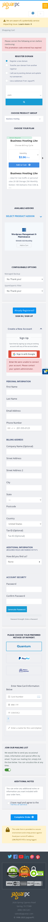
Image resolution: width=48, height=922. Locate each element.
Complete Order (23, 817)
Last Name (11, 398)
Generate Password (16, 609)
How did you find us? (16, 556)
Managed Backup (12, 274)
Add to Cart (21, 165)
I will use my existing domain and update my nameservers (25, 75)
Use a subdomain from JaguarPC (22, 81)
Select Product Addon (20, 216)
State (9, 494)
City (8, 482)
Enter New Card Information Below (22, 687)
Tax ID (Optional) (14, 530)
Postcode (11, 506)
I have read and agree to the (24, 803)
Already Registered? (24, 310)
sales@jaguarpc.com (24, 913)
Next (42, 159)
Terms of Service (18, 804)
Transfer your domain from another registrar (23, 67)
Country (10, 518)
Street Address (13, 458)
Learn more (24, 24)
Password (11, 583)
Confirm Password (15, 595)
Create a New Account (20, 329)
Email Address (13, 410)
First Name (11, 386)
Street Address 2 (14, 470)
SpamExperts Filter (13, 285)
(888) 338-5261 (24, 910)
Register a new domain (18, 61)
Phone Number (14, 422)
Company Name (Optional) (19, 446)
